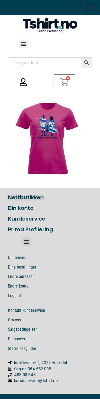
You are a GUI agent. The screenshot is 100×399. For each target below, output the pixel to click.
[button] (90, 7)
